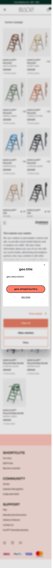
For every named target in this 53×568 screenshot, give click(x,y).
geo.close (25, 297)
